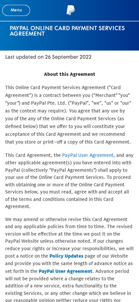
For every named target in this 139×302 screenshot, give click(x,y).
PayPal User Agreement (87, 155)
